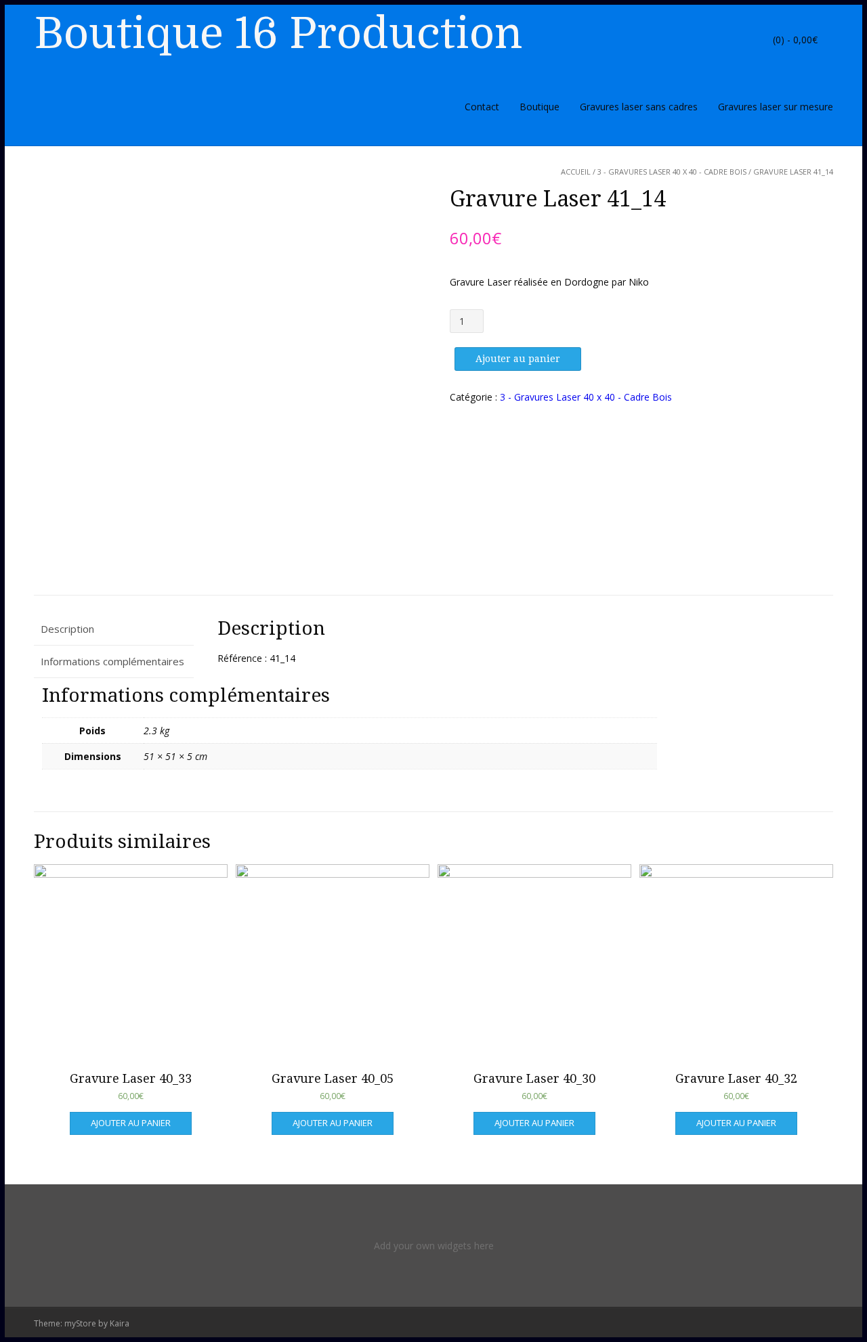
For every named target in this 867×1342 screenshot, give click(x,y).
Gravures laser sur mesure (775, 106)
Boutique (539, 106)
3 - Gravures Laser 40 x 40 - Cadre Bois (671, 171)
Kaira (119, 1323)
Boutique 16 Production (278, 33)
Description (67, 628)
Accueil (576, 171)
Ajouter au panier (517, 358)
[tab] (114, 629)
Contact (482, 106)
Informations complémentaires (112, 661)
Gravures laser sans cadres (639, 106)
